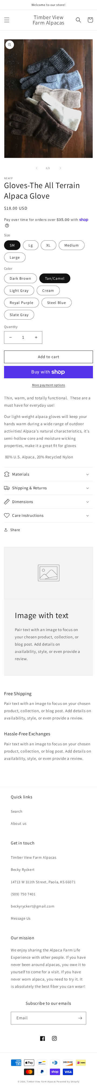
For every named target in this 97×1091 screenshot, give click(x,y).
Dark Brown (20, 278)
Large (15, 257)
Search (17, 811)
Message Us (21, 918)
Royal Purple (21, 302)
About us (19, 823)
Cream (48, 290)
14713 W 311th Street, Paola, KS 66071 (43, 881)
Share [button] (15, 529)
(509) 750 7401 (23, 894)
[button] (7, 20)
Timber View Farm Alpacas (33, 857)
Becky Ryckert (23, 869)
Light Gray (19, 290)
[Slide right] (60, 168)
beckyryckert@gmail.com (32, 906)
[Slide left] (37, 168)
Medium (71, 245)
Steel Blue (56, 302)
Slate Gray (19, 314)
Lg (31, 245)
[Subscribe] (80, 1018)
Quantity (11, 326)
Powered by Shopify (68, 1081)
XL (48, 245)
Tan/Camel (55, 278)
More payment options (48, 385)
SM (12, 245)
